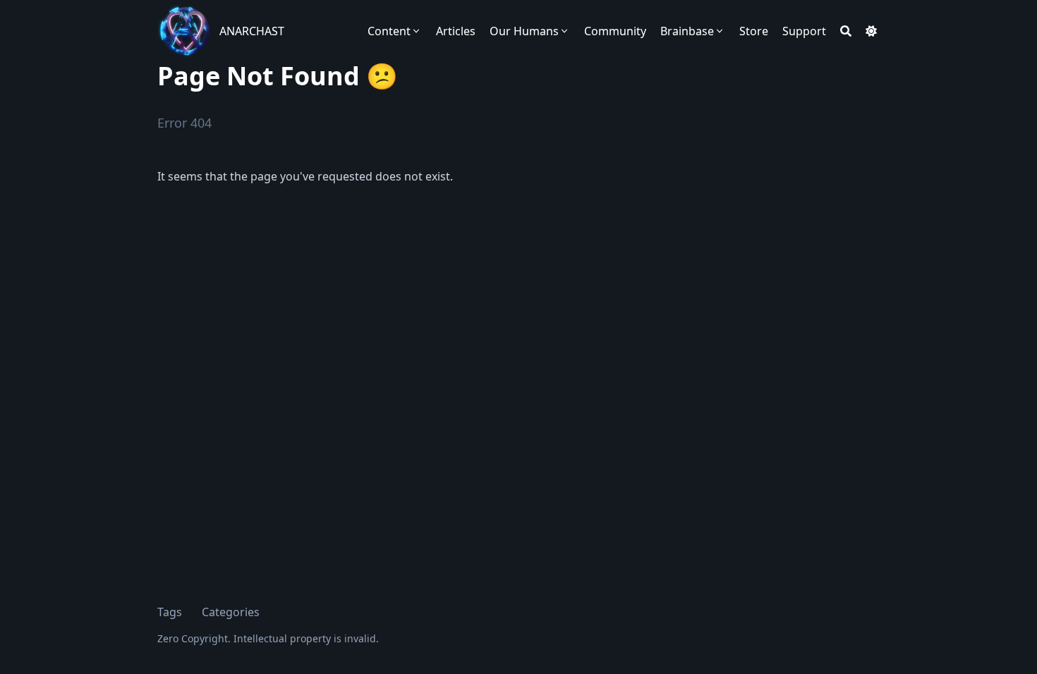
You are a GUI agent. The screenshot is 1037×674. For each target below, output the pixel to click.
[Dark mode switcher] (871, 31)
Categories (231, 612)
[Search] (845, 31)
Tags (169, 612)
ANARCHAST (251, 31)
